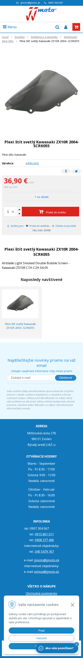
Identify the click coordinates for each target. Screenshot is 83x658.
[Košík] (76, 27)
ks (13, 211)
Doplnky (19, 37)
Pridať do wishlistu (39, 226)
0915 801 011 (44, 534)
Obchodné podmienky (41, 593)
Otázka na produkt (65, 226)
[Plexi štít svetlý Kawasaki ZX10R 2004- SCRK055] (41, 94)
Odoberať (65, 377)
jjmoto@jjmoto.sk (30, 2)
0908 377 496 (44, 540)
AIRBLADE (32, 163)
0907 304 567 (55, 2)
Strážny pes (16, 226)
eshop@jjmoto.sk (46, 572)
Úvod (5, 37)
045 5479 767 (44, 551)
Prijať (41, 630)
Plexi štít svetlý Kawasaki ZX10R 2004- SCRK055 (20, 326)
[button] (76, 644)
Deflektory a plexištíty (44, 37)
